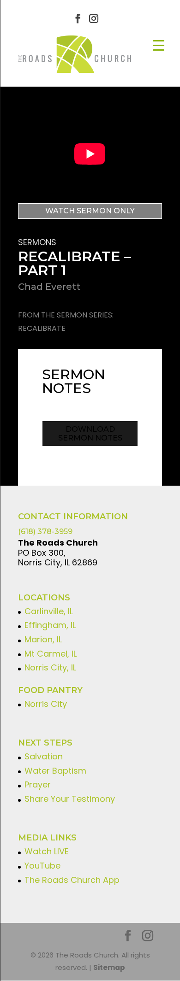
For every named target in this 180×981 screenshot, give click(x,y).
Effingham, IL (50, 625)
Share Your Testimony (69, 799)
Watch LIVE (46, 851)
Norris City (45, 704)
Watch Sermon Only (90, 210)
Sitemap (109, 967)
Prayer (37, 784)
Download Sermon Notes (90, 433)
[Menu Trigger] (158, 45)
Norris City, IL (50, 667)
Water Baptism (55, 770)
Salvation (43, 756)
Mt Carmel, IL (50, 653)
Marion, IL (43, 639)
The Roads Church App (72, 880)
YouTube (42, 865)
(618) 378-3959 (45, 531)
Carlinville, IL (48, 611)
